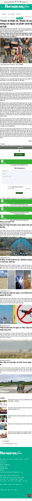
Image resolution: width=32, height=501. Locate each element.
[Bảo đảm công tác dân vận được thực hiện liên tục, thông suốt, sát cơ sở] (3, 410)
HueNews (24, 2)
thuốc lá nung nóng (13, 145)
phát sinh (25, 145)
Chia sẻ (19, 18)
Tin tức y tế (18, 14)
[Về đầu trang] (29, 495)
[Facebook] (18, 2)
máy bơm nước (9, 443)
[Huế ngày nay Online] (18, 7)
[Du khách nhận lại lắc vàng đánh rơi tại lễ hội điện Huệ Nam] (3, 418)
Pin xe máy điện (5, 441)
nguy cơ (20, 145)
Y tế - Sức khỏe (11, 14)
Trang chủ (4, 14)
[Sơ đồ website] (16, 2)
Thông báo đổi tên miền (8, 490)
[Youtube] (20, 2)
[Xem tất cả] (2, 7)
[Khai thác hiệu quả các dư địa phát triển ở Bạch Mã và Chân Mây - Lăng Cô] (3, 402)
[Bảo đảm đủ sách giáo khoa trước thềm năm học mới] (3, 426)
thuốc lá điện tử (4, 145)
